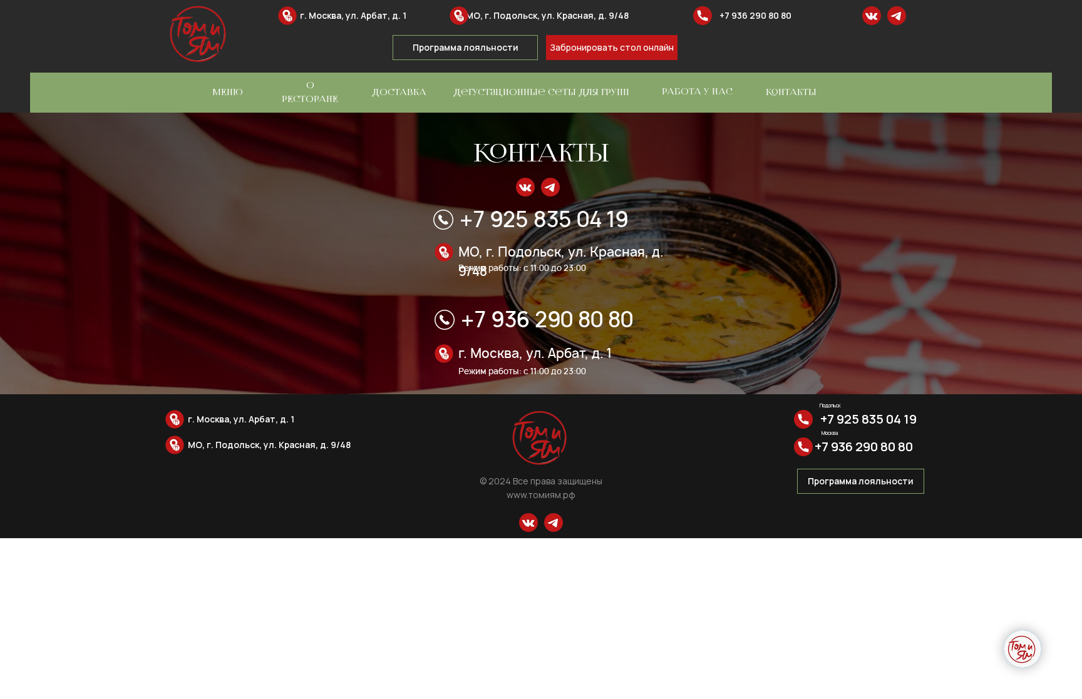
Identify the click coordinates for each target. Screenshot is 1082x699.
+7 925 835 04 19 (544, 219)
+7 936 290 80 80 (755, 15)
